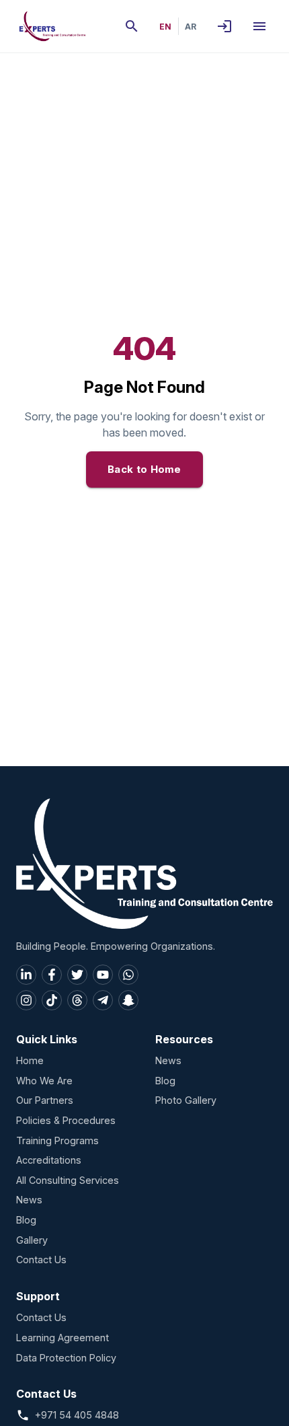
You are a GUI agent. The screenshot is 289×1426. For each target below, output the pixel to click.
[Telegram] (103, 1000)
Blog (26, 1220)
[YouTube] (103, 975)
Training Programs (57, 1140)
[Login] (224, 26)
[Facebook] (52, 975)
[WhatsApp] (128, 975)
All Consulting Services (67, 1180)
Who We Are (44, 1080)
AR (190, 27)
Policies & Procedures (66, 1120)
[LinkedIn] (26, 975)
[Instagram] (26, 1000)
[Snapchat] (128, 1000)
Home (30, 1060)
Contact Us (41, 1259)
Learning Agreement (62, 1337)
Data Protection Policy (66, 1357)
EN (165, 27)
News (29, 1199)
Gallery (32, 1240)
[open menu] (259, 26)
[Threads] (77, 1000)
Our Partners (44, 1100)
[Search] (131, 26)
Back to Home (144, 469)
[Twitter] (77, 975)
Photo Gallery (185, 1100)
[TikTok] (52, 1000)
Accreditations (48, 1160)
